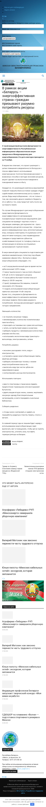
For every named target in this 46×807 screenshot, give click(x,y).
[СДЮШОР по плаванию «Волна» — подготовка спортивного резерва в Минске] (23, 708)
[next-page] (4, 579)
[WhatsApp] (14, 453)
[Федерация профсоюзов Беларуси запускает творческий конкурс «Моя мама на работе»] (23, 684)
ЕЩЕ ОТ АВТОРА (10, 486)
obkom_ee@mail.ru (23, 769)
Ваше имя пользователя (11, 29)
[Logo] (8, 83)
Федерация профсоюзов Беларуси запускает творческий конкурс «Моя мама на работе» (21, 693)
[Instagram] (4, 16)
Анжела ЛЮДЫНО (17, 441)
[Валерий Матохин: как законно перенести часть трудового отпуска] (23, 528)
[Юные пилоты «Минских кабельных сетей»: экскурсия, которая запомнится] (23, 555)
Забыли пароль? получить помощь (15, 41)
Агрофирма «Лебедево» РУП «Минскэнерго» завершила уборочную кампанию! (18, 513)
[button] (3, 76)
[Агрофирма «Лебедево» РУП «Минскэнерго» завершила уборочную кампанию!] (23, 497)
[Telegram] (24, 453)
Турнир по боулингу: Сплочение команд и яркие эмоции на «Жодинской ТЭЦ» (12, 469)
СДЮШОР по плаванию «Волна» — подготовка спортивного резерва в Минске (21, 717)
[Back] (3, 19)
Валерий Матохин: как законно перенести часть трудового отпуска (21, 646)
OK (32, 804)
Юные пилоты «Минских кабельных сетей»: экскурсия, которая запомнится (22, 570)
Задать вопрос (9, 10)
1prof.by (14, 444)
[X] (9, 453)
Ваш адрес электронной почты (13, 51)
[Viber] (34, 453)
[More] (39, 453)
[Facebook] (2, 16)
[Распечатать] (19, 453)
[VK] (29, 453)
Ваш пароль (6, 36)
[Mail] (5, 16)
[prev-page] (3, 579)
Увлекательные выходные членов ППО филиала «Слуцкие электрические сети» (34, 469)
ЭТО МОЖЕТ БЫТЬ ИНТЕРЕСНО (17, 483)
